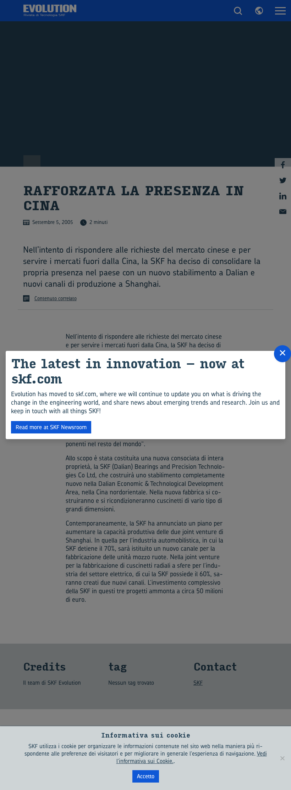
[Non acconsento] (282, 758)
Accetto (145, 776)
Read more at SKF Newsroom (51, 427)
